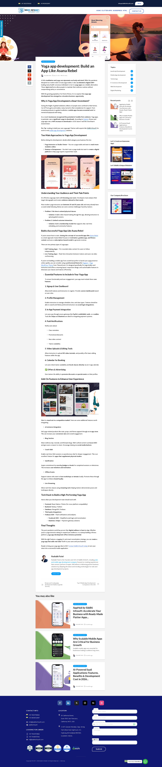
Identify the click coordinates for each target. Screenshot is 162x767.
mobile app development (57, 130)
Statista (85, 119)
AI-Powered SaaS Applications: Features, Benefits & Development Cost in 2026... (86, 674)
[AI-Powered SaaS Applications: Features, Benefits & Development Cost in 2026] (53, 676)
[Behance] (93, 703)
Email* (96, 716)
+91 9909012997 (45, 3)
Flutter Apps (107, 10)
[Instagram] (85, 703)
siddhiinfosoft (33, 725)
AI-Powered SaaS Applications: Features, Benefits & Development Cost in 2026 (125, 127)
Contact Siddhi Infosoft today (78, 546)
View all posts (56, 573)
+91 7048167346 (34, 737)
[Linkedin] (68, 703)
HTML (125, 10)
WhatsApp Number (99, 722)
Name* (96, 709)
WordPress (117, 10)
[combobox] (95, 724)
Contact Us (135, 11)
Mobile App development (48, 61)
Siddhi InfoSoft (44, 761)
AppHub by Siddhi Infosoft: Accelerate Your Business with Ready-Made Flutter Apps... (88, 612)
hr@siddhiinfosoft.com (36, 739)
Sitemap (62, 761)
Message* (96, 728)
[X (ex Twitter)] (76, 703)
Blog (139, 3)
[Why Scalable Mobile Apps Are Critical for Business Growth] (53, 645)
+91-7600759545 (26, 3)
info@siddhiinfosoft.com (125, 3)
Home (98, 10)
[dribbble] (101, 703)
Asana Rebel (94, 235)
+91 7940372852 (34, 734)
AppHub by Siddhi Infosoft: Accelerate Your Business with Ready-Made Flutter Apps (125, 108)
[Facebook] (60, 703)
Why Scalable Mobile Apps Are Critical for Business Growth (87, 642)
